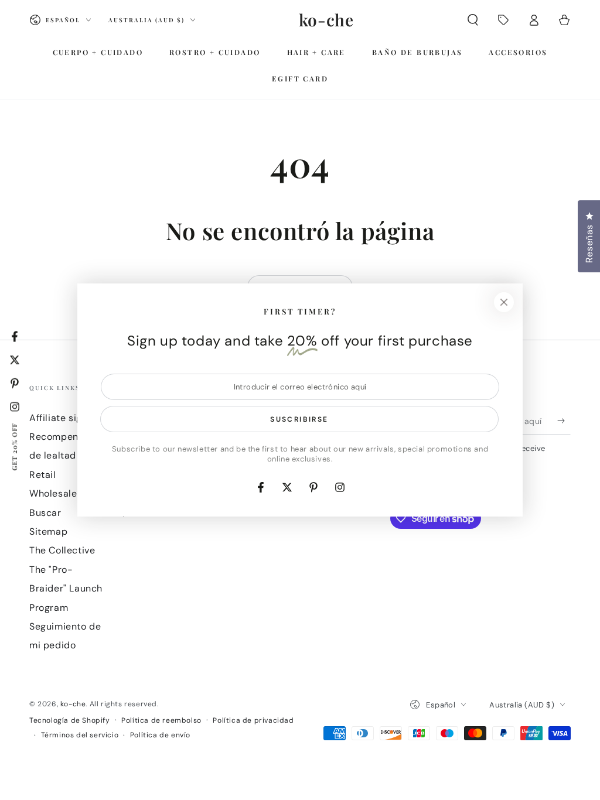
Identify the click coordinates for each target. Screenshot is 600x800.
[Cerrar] (504, 302)
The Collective (62, 550)
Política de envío (160, 735)
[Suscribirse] (564, 421)
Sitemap (48, 531)
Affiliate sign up (65, 418)
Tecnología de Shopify (69, 720)
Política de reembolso (161, 720)
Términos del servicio (80, 735)
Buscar (45, 513)
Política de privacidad (253, 720)
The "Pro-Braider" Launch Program (66, 588)
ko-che (73, 704)
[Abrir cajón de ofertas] (503, 20)
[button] (473, 20)
